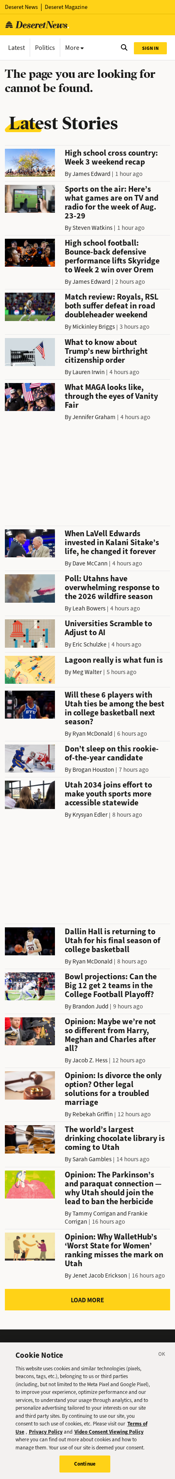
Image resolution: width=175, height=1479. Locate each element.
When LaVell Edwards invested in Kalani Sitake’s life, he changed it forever (112, 542)
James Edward (91, 174)
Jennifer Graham (94, 417)
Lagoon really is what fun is (114, 660)
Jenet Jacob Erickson (99, 1275)
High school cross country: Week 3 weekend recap (111, 157)
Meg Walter (87, 672)
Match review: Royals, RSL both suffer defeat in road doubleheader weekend (111, 305)
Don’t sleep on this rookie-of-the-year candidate (112, 753)
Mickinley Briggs (93, 327)
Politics (45, 47)
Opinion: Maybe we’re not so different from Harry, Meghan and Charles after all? (110, 1035)
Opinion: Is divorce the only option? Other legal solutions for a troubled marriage (113, 1089)
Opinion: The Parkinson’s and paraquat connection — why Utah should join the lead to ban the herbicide (113, 1188)
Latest (16, 47)
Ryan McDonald (92, 734)
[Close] (162, 1355)
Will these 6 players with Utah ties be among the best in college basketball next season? (114, 708)
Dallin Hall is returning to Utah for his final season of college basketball (112, 940)
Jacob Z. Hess (89, 1060)
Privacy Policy (46, 1431)
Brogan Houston (93, 770)
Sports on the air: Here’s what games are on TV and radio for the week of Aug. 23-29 (111, 202)
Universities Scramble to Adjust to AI (108, 628)
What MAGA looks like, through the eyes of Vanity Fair (111, 396)
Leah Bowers (88, 608)
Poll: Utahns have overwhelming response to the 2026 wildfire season (112, 587)
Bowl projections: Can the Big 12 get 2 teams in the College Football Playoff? (111, 985)
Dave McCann (89, 563)
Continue (85, 1463)
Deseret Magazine (66, 7)
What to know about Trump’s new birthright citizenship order (106, 351)
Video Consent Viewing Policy (109, 1431)
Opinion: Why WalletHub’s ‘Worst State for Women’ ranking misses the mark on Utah (114, 1250)
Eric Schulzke (89, 644)
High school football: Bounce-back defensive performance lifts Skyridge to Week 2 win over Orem (112, 256)
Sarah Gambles (92, 1159)
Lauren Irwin (88, 372)
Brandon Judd (90, 1006)
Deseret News (21, 7)
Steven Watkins (92, 228)
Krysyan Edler (89, 815)
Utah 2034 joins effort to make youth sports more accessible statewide (108, 793)
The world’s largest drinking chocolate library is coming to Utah (115, 1138)
